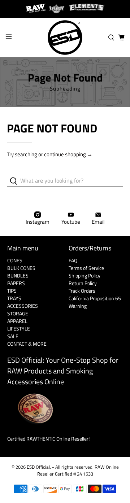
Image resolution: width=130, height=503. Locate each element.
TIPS (12, 290)
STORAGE (17, 313)
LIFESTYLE (18, 328)
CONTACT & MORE (27, 343)
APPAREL (17, 321)
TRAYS (14, 298)
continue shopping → (68, 154)
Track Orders (82, 290)
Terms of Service (86, 268)
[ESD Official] (65, 37)
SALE (12, 336)
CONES (14, 260)
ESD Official (38, 467)
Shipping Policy (84, 275)
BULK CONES (21, 268)
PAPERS (16, 283)
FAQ (73, 260)
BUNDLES (18, 275)
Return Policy (83, 283)
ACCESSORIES (22, 306)
